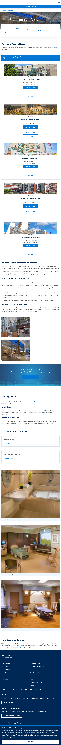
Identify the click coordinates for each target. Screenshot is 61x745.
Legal (31, 679)
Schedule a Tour (30, 377)
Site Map (32, 669)
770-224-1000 (30, 127)
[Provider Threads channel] (35, 689)
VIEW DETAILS (30, 93)
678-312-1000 (30, 245)
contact (52, 401)
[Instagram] (40, 689)
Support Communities (12, 716)
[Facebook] (4, 689)
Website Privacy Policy (35, 672)
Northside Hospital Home (9, 10)
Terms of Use (33, 676)
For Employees (6, 663)
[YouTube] (21, 689)
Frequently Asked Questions (41, 401)
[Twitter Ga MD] (13, 689)
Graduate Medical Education (37, 666)
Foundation (5, 679)
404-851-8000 (30, 88)
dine (10, 410)
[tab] (55, 2)
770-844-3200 (30, 206)
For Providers (6, 666)
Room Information (53, 30)
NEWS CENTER (8, 702)
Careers (4, 676)
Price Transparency (35, 663)
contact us (38, 412)
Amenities (40, 30)
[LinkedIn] (17, 689)
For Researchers (7, 669)
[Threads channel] (31, 689)
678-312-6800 (30, 167)
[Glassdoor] (26, 689)
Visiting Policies (29, 30)
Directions (30, 96)
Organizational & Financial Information (11, 724)
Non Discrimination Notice (36, 682)
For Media (5, 672)
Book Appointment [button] (30, 6)
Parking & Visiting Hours (7, 30)
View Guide (7, 443)
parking (54, 47)
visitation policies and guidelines (18, 400)
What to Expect (17, 30)
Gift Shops (46, 410)
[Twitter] (8, 689)
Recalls (32, 685)
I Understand (30, 741)
